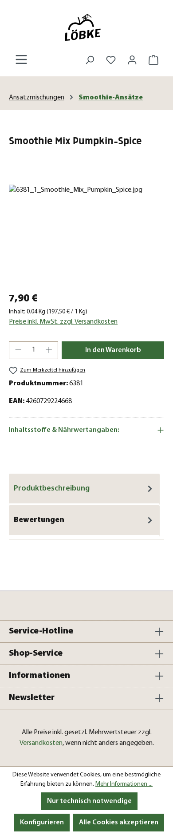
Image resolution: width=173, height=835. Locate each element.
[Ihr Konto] (132, 60)
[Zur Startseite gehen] (86, 27)
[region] (86, 235)
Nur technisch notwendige (89, 801)
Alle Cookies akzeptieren (118, 822)
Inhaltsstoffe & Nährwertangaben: (64, 430)
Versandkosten (41, 743)
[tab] (84, 489)
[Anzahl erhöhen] (49, 350)
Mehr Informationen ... (124, 784)
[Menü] (21, 60)
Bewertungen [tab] (39, 520)
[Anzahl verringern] (18, 350)
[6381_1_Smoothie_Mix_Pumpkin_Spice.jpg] (86, 235)
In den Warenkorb (113, 350)
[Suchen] (89, 60)
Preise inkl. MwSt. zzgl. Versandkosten (63, 321)
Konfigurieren (42, 822)
